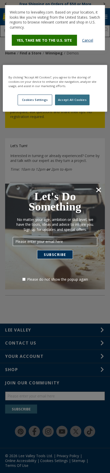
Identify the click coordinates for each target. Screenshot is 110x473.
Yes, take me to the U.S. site (44, 40)
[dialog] (55, 27)
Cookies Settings (35, 100)
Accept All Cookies (72, 100)
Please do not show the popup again (57, 279)
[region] (55, 88)
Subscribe (55, 254)
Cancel (87, 40)
